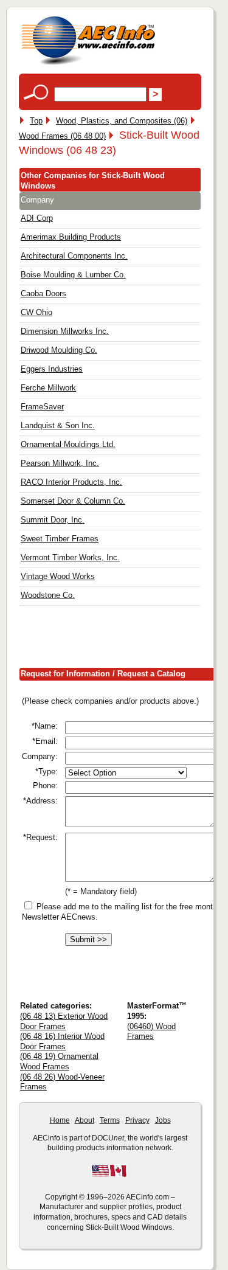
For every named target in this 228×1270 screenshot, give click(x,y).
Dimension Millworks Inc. (65, 331)
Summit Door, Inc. (53, 519)
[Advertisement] (123, 639)
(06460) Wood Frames (151, 1031)
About (84, 1120)
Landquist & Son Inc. (58, 425)
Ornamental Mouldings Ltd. (68, 444)
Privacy (137, 1120)
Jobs (163, 1120)
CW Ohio (36, 312)
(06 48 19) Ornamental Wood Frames (59, 1061)
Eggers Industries (52, 368)
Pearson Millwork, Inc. (60, 463)
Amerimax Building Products (71, 236)
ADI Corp (37, 218)
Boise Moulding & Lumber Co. (73, 274)
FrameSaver (42, 406)
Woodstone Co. (48, 595)
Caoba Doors (43, 293)
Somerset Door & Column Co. (73, 500)
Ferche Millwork (48, 387)
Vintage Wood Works (58, 576)
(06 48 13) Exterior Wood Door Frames (64, 1021)
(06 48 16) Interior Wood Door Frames (62, 1041)
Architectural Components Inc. (74, 255)
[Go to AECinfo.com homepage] (88, 63)
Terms (110, 1120)
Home (60, 1120)
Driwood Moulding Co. (59, 350)
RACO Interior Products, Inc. (71, 482)
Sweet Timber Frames (59, 538)
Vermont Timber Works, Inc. (70, 557)
